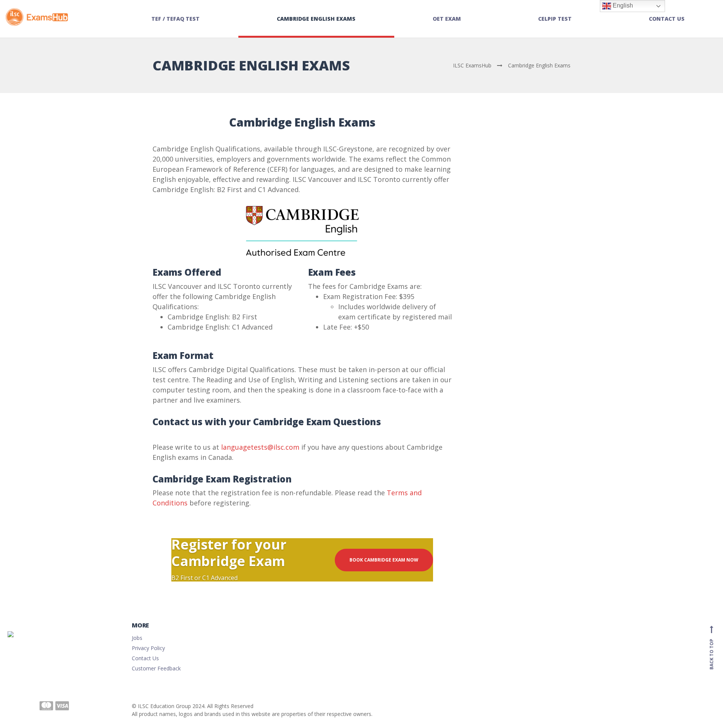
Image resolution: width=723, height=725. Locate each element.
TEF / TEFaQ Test (175, 18)
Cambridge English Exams (316, 18)
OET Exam (447, 18)
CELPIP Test (555, 18)
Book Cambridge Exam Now (383, 560)
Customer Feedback (156, 668)
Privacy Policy (148, 648)
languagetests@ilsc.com (260, 447)
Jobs (137, 637)
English (622, 5)
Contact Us (667, 18)
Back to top (711, 649)
